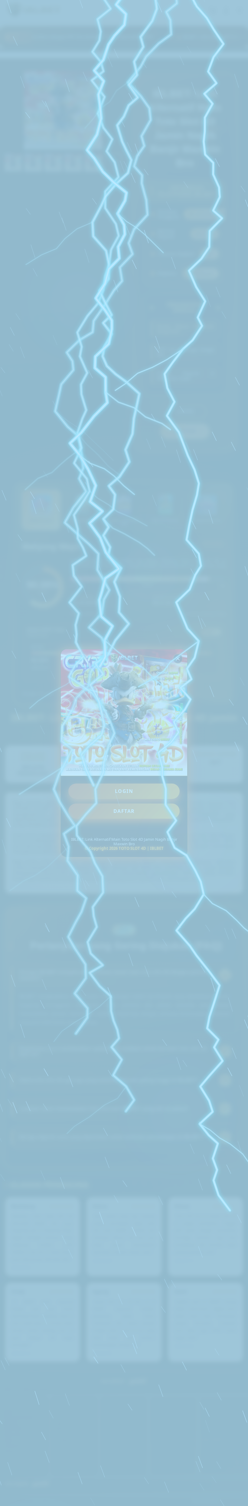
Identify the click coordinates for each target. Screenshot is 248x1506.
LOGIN (124, 791)
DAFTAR (124, 811)
